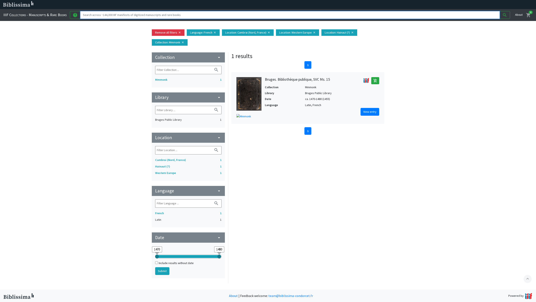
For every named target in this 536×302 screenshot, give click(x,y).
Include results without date (176, 263)
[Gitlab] (234, 4)
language (188, 191)
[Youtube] (221, 4)
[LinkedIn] (201, 4)
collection (188, 57)
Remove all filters (168, 32)
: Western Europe (297, 32)
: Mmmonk (169, 42)
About (519, 15)
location (188, 137)
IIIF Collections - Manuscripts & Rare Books (35, 14)
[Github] (227, 4)
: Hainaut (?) (339, 32)
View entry (369, 112)
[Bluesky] (207, 4)
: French (203, 32)
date (188, 237)
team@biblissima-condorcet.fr (290, 296)
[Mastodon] (214, 4)
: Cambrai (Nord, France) (247, 32)
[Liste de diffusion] (194, 4)
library (188, 97)
